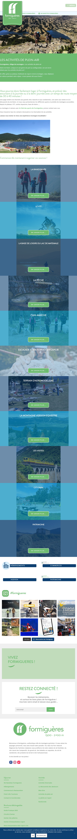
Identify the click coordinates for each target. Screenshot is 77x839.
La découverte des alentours (48, 787)
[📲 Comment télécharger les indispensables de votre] (48, 627)
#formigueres (18, 593)
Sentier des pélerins (10, 818)
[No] (74, 833)
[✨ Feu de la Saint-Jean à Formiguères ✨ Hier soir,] (66, 627)
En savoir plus (41, 835)
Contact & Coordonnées (12, 798)
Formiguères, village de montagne (12, 64)
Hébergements (9, 787)
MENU (72, 5)
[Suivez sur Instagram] (14, 762)
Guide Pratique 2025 (11, 810)
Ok (33, 835)
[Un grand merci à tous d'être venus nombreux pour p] (29, 627)
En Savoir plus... (38, 195)
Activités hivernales (45, 783)
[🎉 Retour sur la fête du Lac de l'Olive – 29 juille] (10, 627)
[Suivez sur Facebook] (10, 762)
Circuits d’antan (9, 814)
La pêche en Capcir (44, 798)
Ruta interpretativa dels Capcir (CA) (16, 826)
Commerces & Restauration (13, 790)
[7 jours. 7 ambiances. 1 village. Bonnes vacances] (10, 608)
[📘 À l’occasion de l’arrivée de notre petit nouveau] (66, 608)
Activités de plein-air (45, 794)
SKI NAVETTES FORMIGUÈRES (49, 13)
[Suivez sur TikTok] (18, 762)
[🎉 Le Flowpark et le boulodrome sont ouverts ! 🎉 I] (29, 608)
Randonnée (42, 802)
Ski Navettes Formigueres (13, 783)
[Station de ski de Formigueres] (38, 736)
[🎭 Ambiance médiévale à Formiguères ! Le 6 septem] (48, 608)
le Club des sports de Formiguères (31, 108)
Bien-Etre (41, 790)
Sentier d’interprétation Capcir (14, 822)
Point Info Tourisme (11, 794)
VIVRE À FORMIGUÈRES (28, 13)
